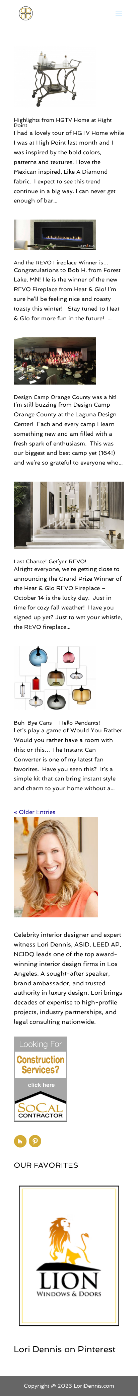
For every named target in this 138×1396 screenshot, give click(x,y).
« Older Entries (34, 812)
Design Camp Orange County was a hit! (65, 397)
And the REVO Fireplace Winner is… (61, 262)
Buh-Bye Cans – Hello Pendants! (57, 723)
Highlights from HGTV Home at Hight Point (63, 123)
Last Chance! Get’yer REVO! (50, 561)
